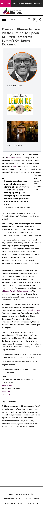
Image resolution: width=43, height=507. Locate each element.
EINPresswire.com (14, 158)
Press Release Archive (25, 494)
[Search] (29, 19)
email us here (7, 385)
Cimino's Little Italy (32, 310)
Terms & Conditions (31, 499)
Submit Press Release (13, 499)
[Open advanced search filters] (34, 19)
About (11, 494)
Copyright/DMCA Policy (14, 503)
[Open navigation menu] (4, 19)
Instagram (6, 391)
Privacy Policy (32, 503)
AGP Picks (5, 3)
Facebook (6, 394)
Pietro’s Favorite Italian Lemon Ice (17, 291)
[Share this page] (39, 19)
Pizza (15, 166)
